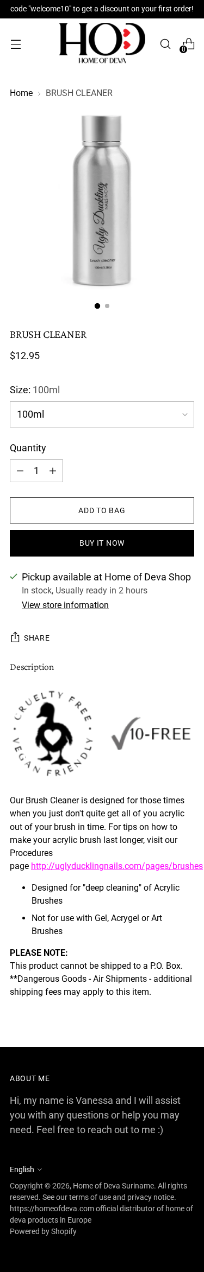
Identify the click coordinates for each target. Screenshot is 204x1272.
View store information (65, 605)
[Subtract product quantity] (53, 471)
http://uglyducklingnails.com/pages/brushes (117, 866)
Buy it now (102, 543)
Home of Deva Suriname (113, 1185)
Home (21, 93)
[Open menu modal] (15, 44)
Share (37, 638)
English (22, 1169)
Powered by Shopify (43, 1231)
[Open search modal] (165, 44)
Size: (35, 389)
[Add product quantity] (20, 471)
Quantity (28, 447)
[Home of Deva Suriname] (102, 44)
